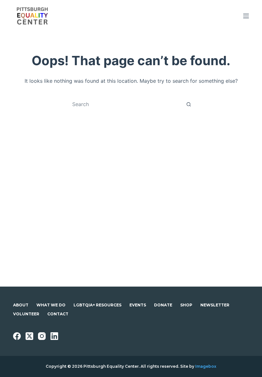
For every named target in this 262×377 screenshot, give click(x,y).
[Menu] (246, 16)
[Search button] (188, 104)
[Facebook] (17, 336)
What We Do (51, 305)
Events (137, 305)
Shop (186, 305)
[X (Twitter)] (29, 336)
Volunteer (26, 314)
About (20, 305)
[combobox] (124, 104)
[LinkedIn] (54, 336)
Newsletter (214, 305)
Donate (163, 305)
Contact (57, 314)
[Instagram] (42, 336)
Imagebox (205, 366)
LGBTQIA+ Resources (97, 305)
